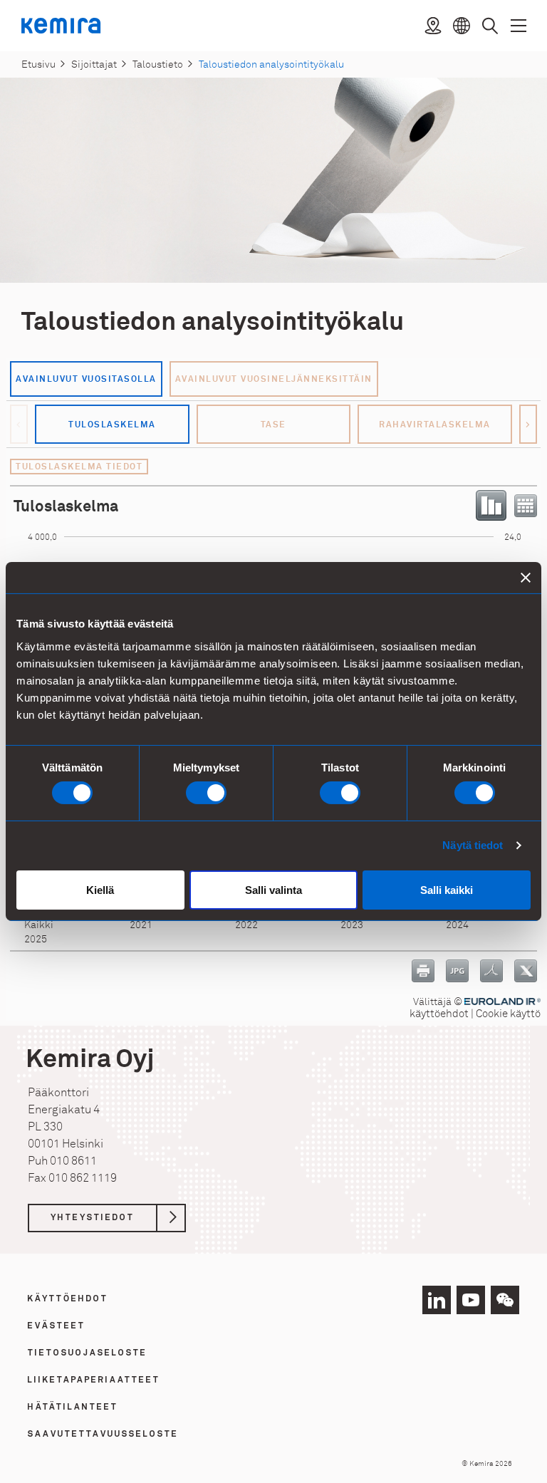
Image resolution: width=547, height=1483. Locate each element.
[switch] (206, 792)
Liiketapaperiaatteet (94, 1380)
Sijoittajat (94, 64)
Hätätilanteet (73, 1407)
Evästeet (56, 1326)
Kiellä (100, 890)
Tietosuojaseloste (87, 1353)
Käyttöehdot (68, 1299)
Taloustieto (157, 64)
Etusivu (38, 64)
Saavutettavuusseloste (103, 1434)
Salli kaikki (446, 890)
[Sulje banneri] (526, 578)
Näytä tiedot (472, 845)
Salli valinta (273, 890)
